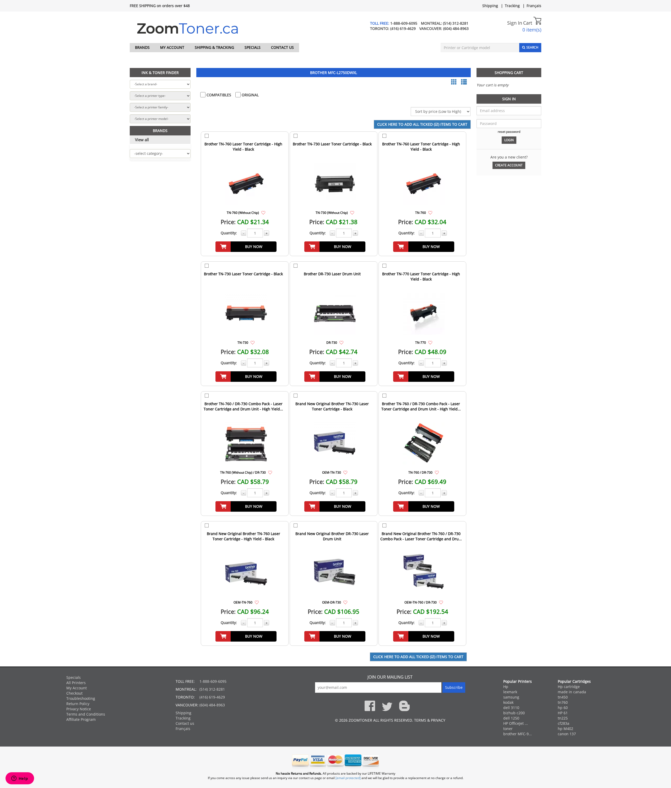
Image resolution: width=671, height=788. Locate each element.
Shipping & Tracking (214, 47)
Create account (509, 165)
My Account (172, 47)
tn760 (563, 702)
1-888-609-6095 (403, 23)
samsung (511, 697)
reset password (509, 131)
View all (142, 139)
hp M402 (565, 728)
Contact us (282, 47)
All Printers (76, 682)
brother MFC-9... (517, 733)
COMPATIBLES (218, 94)
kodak (508, 702)
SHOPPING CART (509, 72)
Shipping (490, 5)
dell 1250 (511, 718)
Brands (142, 47)
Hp (505, 686)
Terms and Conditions (85, 714)
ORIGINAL (250, 94)
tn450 (563, 697)
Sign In (514, 23)
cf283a (563, 723)
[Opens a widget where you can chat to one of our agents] (19, 778)
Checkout (74, 693)
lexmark (510, 691)
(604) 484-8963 (456, 28)
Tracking (512, 5)
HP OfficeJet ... (515, 723)
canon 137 (567, 733)
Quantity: (229, 232)
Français (534, 5)
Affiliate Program (81, 719)
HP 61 (563, 712)
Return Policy (77, 703)
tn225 (563, 718)
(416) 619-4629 (403, 28)
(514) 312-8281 (455, 23)
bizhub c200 (514, 712)
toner (508, 728)
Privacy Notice (78, 708)
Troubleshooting (80, 698)
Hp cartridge (569, 686)
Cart (528, 23)
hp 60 (563, 707)
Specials (253, 47)
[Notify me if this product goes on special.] (263, 212)
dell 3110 (511, 707)
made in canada (572, 691)
